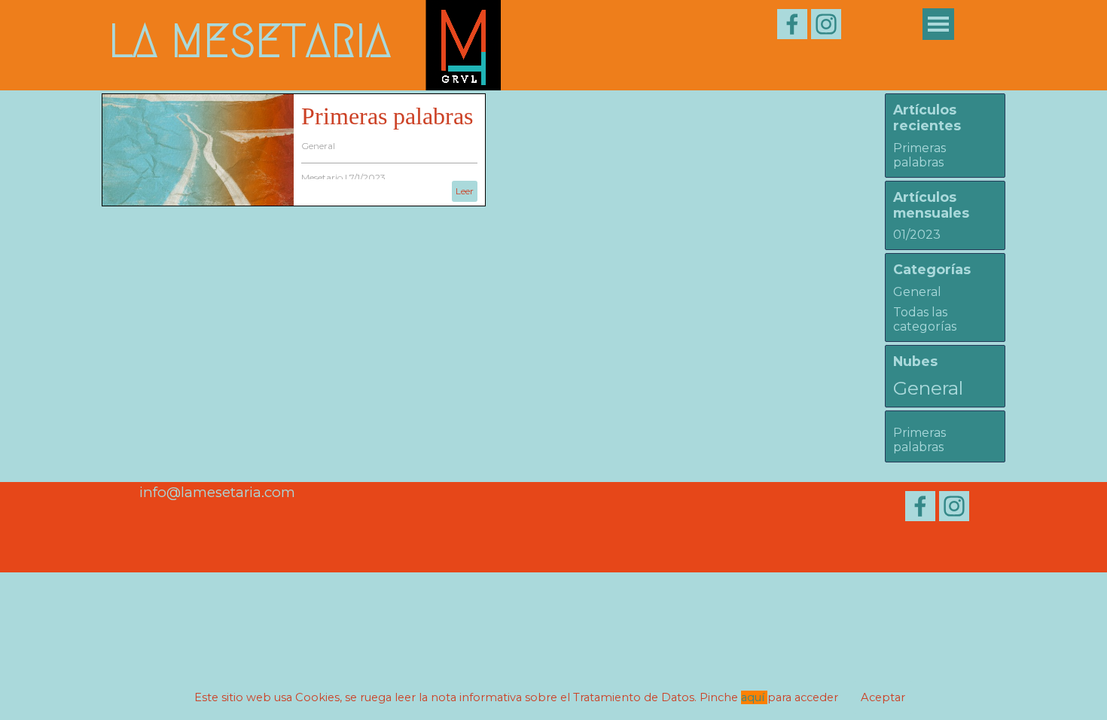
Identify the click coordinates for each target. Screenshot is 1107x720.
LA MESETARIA (249, 41)
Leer (465, 191)
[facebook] (792, 24)
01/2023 (917, 234)
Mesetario (322, 177)
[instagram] (826, 24)
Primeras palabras (387, 116)
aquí (754, 697)
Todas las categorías (924, 319)
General (318, 145)
